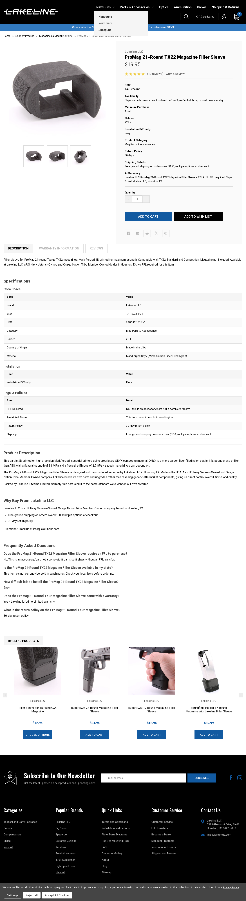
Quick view (37, 670)
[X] (156, 233)
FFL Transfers (159, 828)
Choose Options (38, 734)
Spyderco (61, 834)
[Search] (186, 16)
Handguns (105, 16)
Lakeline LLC (63, 822)
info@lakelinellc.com (219, 834)
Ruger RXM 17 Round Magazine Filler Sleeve (151, 709)
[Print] (147, 233)
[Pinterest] (165, 233)
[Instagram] (239, 777)
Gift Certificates (205, 16)
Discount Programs (162, 840)
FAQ (104, 847)
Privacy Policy (231, 887)
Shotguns (105, 30)
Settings (12, 895)
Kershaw (61, 847)
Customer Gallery (112, 853)
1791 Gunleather (65, 859)
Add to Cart (95, 734)
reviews (96, 248)
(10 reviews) (155, 74)
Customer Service (162, 822)
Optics (164, 7)
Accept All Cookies (57, 895)
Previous (5, 695)
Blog (104, 866)
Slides (7, 840)
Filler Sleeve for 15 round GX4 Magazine (38, 709)
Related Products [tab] (23, 641)
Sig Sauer (61, 828)
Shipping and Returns (163, 853)
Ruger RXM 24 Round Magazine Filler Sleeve (94, 709)
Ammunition (183, 7)
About (105, 859)
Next (241, 695)
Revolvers (106, 23)
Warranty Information (59, 248)
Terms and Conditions (115, 822)
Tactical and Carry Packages (20, 822)
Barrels (8, 828)
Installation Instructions (116, 828)
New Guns (103, 7)
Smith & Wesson (65, 853)
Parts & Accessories (135, 7)
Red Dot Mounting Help (115, 840)
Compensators (12, 834)
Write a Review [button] (175, 74)
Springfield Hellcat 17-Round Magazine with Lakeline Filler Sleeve (209, 709)
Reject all (32, 895)
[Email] (137, 233)
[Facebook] (128, 233)
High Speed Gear (65, 866)
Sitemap (106, 872)
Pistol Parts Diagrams (114, 834)
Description (18, 248)
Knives (202, 7)
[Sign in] (224, 16)
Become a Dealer (161, 834)
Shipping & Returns (226, 7)
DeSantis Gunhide (66, 840)
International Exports (163, 847)
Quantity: (130, 192)
